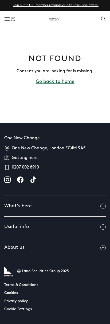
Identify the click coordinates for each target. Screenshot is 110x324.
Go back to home (55, 81)
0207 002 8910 (25, 167)
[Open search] (103, 19)
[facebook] (20, 179)
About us (14, 247)
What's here (18, 206)
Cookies (11, 293)
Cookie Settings (18, 309)
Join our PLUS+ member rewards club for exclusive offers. (56, 5)
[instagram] (7, 179)
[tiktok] (33, 179)
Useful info (16, 227)
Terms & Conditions (21, 285)
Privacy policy (16, 301)
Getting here (25, 158)
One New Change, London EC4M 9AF (48, 148)
